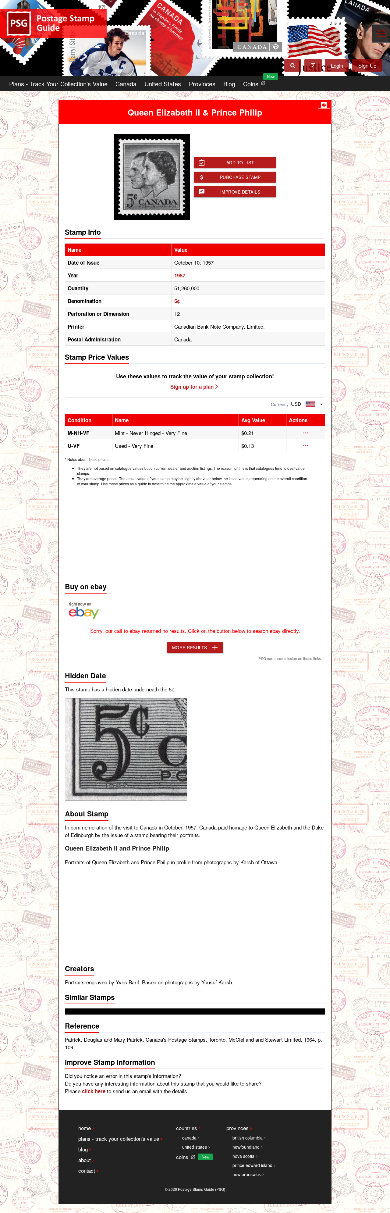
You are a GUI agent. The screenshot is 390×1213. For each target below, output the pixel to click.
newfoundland (246, 1147)
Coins (255, 82)
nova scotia (243, 1156)
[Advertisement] (195, 532)
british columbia (247, 1138)
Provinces (202, 83)
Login (337, 65)
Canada (125, 83)
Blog (229, 83)
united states (194, 1147)
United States (162, 83)
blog (83, 1149)
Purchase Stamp (240, 177)
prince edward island (252, 1165)
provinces (237, 1128)
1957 (179, 275)
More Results (189, 647)
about (84, 1160)
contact (86, 1170)
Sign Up (367, 65)
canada (189, 1138)
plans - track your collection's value (118, 1138)
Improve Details (240, 192)
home (84, 1128)
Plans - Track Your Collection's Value (58, 83)
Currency (280, 404)
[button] (305, 433)
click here (93, 1091)
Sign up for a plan (192, 386)
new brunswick (246, 1174)
